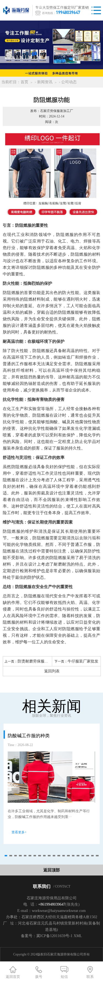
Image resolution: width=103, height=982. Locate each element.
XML (78, 936)
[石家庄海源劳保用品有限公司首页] (17, 10)
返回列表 (52, 671)
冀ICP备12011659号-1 (54, 936)
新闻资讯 (44, 82)
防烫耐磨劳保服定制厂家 (39, 661)
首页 (24, 82)
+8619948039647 (51, 904)
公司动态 (69, 82)
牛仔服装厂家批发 (83, 661)
